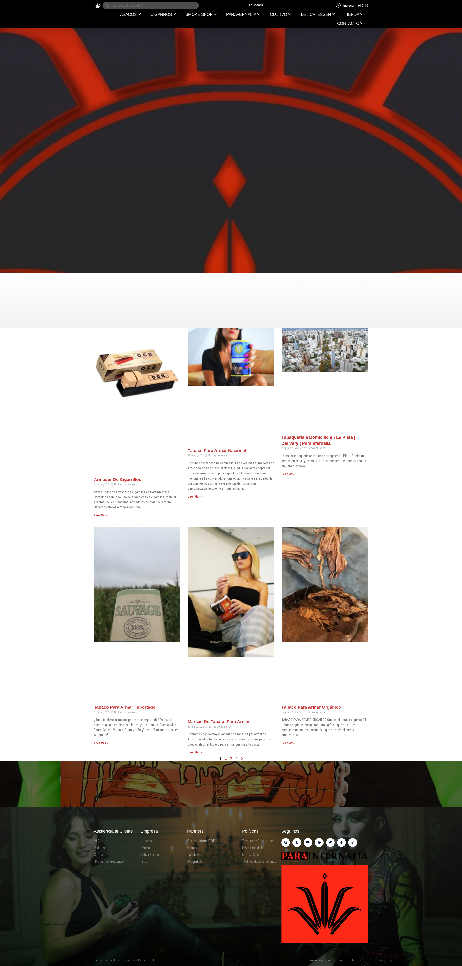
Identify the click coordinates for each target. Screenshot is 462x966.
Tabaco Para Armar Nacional (217, 450)
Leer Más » (101, 515)
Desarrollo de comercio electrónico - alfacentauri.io (336, 960)
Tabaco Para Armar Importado (124, 707)
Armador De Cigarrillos (117, 479)
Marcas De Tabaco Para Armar (219, 721)
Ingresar (348, 5)
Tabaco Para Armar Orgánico (311, 707)
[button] (129, 15)
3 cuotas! (229, 5)
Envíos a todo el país (260, 5)
